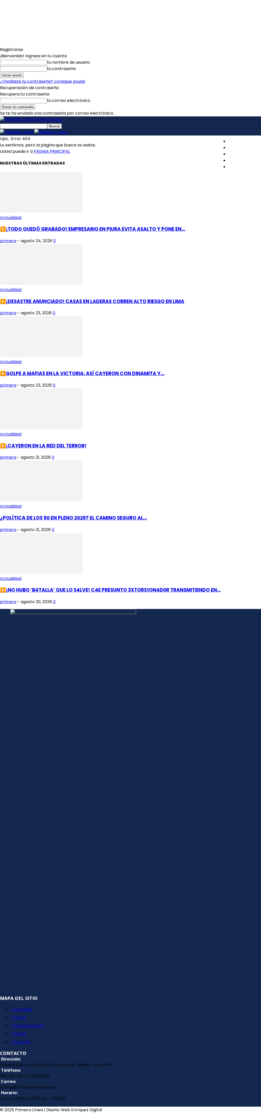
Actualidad (239, 141)
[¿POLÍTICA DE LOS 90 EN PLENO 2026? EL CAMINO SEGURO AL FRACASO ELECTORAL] (41, 500)
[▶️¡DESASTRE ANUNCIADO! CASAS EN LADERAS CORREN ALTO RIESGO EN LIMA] (41, 283)
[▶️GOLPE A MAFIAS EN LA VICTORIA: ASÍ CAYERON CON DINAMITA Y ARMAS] (41, 355)
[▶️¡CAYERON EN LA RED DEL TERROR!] (41, 428)
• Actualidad (21, 1009)
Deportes (237, 167)
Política (235, 148)
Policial (235, 160)
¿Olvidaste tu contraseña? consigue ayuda (42, 81)
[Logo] (17, 132)
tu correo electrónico (68, 100)
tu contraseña (61, 69)
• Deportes (20, 1042)
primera (8, 241)
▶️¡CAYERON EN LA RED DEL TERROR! (43, 445)
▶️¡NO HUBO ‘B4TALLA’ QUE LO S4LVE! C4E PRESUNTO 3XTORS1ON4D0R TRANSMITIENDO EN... (110, 590)
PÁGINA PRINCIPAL (52, 151)
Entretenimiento (244, 154)
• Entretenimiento (27, 1025)
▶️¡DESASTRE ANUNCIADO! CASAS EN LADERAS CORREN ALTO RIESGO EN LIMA (92, 301)
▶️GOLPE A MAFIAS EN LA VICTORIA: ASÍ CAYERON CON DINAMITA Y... (82, 373)
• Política (18, 1017)
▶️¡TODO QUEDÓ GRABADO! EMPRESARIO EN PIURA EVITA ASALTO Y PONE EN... (92, 229)
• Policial (18, 1034)
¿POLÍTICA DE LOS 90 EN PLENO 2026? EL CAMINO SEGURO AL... (73, 517)
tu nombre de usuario (68, 62)
